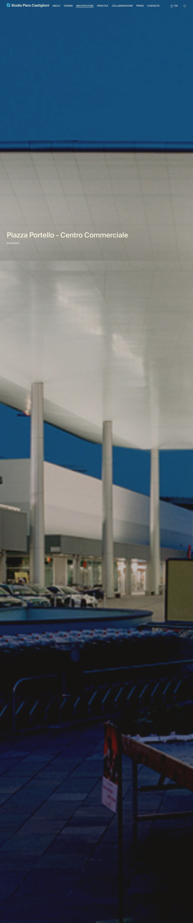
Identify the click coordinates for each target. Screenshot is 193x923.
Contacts (153, 6)
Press (140, 6)
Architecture (85, 6)
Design (68, 6)
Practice (103, 6)
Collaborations (122, 6)
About (56, 6)
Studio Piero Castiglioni (30, 6)
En (176, 6)
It (172, 6)
